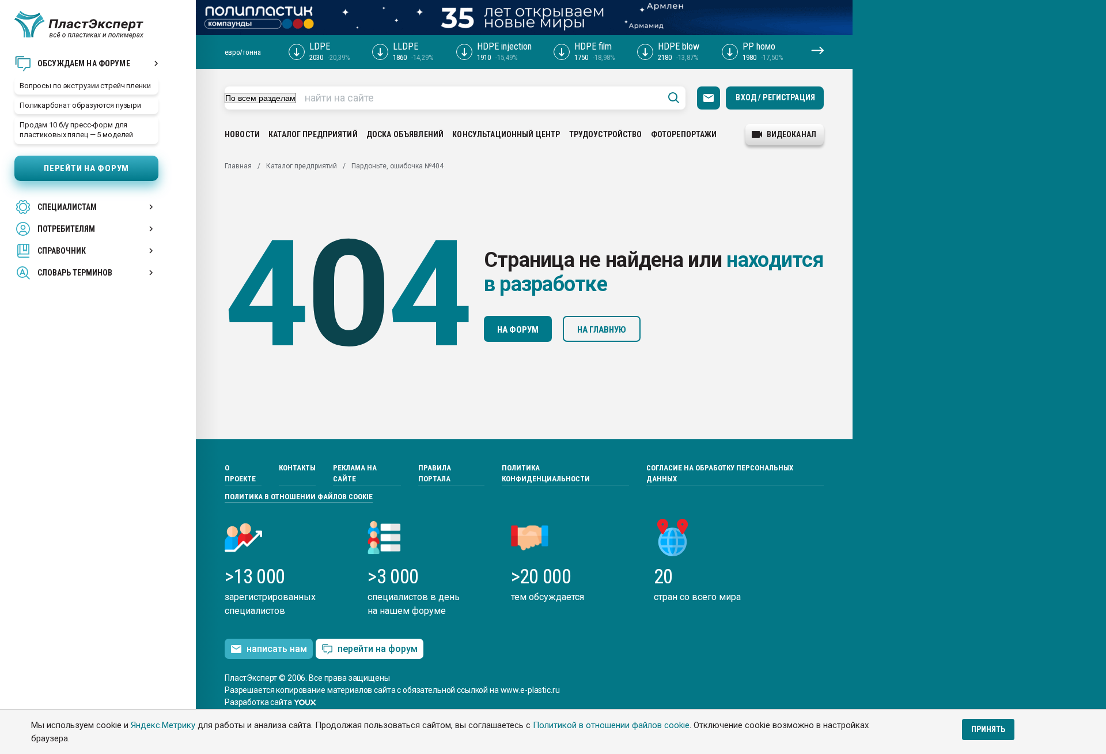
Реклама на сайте (355, 473)
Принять (988, 729)
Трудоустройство (605, 134)
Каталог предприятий (313, 134)
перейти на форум (378, 648)
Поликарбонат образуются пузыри (80, 105)
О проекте (240, 473)
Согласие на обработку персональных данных (719, 473)
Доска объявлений (405, 134)
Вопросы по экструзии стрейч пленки (85, 85)
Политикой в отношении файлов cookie (611, 725)
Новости (242, 134)
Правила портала (434, 473)
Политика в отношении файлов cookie (299, 496)
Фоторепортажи (684, 134)
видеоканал (791, 134)
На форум (518, 330)
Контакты (297, 467)
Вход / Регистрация (775, 97)
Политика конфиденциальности (546, 473)
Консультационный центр (506, 134)
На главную (601, 330)
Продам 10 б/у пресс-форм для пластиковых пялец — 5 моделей (76, 129)
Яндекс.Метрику (163, 725)
